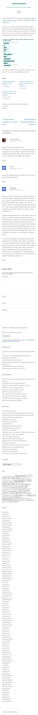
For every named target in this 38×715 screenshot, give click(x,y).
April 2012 (4, 610)
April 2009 (4, 671)
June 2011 (4, 629)
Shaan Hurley (12, 496)
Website (4, 310)
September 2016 (6, 578)
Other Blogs (16, 493)
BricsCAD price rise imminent (9, 449)
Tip (21, 498)
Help (4, 490)
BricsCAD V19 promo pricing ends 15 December (14, 440)
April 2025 (4, 512)
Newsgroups (6, 493)
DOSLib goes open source (9, 443)
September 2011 (6, 624)
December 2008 (6, 680)
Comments (6, 487)
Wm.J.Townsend (6, 396)
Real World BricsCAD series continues (11, 426)
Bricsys (19, 484)
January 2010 (5, 656)
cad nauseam (19, 3)
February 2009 (6, 675)
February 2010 (6, 654)
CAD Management (7, 486)
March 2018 (5, 542)
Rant (24, 495)
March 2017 (5, 565)
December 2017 (6, 548)
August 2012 (5, 601)
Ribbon (5, 496)
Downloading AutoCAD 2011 (9, 358)
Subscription (9, 498)
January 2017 (5, 569)
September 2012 (6, 599)
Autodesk (23, 480)
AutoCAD (24, 475)
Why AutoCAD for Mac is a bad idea (18, 398)
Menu (19, 11)
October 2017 (5, 552)
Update (28, 498)
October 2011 (5, 622)
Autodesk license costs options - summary (13, 366)
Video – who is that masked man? (11, 436)
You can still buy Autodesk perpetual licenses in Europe (16, 355)
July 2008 (4, 690)
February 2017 (6, 567)
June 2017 (4, 559)
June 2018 (4, 535)
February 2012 (6, 614)
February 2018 (6, 544)
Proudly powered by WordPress (9, 712)
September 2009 (6, 661)
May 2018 (4, 537)
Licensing (5, 492)
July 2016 (4, 582)
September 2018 (6, 529)
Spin (18, 496)
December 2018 (6, 522)
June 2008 (4, 692)
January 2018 (5, 546)
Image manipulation (13, 490)
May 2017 (4, 561)
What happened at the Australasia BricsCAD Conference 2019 (18, 415)
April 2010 (4, 650)
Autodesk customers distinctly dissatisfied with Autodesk (9, 93)
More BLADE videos (7, 423)
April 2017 (4, 563)
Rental (31, 495)
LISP (12, 492)
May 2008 (4, 695)
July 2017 (4, 556)
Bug (27, 484)
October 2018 (5, 527)
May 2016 (4, 586)
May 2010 (4, 648)
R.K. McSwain (5, 383)
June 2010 (4, 646)
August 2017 (5, 554)
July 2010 (4, 644)
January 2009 (5, 678)
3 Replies (4, 108)
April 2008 (4, 697)
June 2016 (4, 584)
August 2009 (5, 663)
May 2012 (4, 607)
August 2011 (5, 627)
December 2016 (6, 571)
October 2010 (5, 637)
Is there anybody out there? (18, 383)
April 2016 (4, 588)
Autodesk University (8, 482)
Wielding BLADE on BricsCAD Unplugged (12, 438)
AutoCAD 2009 (10, 478)
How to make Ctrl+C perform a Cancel (12, 360)
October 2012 (5, 597)
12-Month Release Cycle (8, 476)
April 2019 (4, 514)
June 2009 (4, 667)
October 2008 (5, 684)
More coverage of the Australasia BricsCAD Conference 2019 (17, 413)
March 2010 (5, 652)
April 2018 (4, 539)
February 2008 (6, 701)
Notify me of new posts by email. (11, 332)
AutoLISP (19, 482)
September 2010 (6, 639)
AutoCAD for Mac (7, 480)
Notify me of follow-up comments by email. (15, 328)
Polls (18, 495)
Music (28, 492)
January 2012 (5, 616)
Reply (3, 160)
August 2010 (5, 641)
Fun (28, 489)
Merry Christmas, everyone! (9, 430)
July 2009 (4, 665)
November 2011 (6, 620)
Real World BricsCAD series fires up (11, 428)
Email (4, 303)
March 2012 (5, 612)
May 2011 (4, 631)
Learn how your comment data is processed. (18, 340)
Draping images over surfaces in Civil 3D (19, 385)
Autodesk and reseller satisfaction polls (8, 82)
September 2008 (6, 686)
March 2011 (5, 635)
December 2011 (6, 618)
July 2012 (4, 603)
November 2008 (6, 682)
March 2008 (5, 699)
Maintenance (20, 492)
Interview (24, 490)
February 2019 (6, 518)
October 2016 (5, 576)
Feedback (20, 489)
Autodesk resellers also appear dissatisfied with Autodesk (26, 83)
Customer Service (18, 487)
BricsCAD (8, 483)
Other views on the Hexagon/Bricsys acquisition (14, 453)
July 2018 (4, 533)
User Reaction (22, 500)
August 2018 (5, 531)
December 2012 (6, 593)
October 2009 (5, 658)
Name (4, 296)
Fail (13, 489)
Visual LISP (6, 502)
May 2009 (4, 669)
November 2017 (6, 550)
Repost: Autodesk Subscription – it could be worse (9, 121)
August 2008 (5, 688)
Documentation (6, 489)
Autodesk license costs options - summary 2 (13, 368)
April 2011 (4, 633)
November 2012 (6, 595)
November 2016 (6, 573)
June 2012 (4, 605)
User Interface (9, 500)
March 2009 (5, 673)
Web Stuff (14, 502)
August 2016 (5, 580)
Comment (5, 276)
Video (30, 500)
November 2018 (6, 525)
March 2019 (5, 516)
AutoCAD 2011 (24, 478)
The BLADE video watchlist (9, 419)
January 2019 (5, 520)
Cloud (24, 485)
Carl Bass (17, 486)
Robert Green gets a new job (9, 421)
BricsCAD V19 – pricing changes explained (13, 447)
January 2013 (5, 590)
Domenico (5, 389)
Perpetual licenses (8, 495)
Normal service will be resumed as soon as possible (15, 445)
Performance (26, 493)
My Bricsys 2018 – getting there (10, 451)
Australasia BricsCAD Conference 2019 (12, 417)
